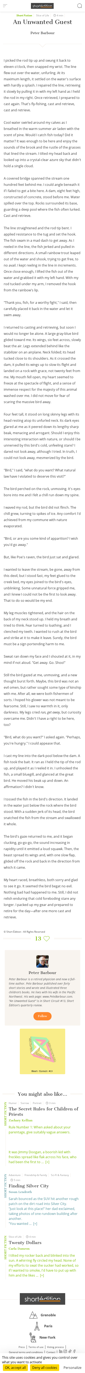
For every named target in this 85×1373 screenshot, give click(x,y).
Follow (42, 1016)
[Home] (42, 6)
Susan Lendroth (20, 1192)
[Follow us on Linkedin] (61, 1351)
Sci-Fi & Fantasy (60, 1175)
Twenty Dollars (25, 1242)
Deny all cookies (44, 1367)
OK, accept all (15, 1367)
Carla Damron (19, 1248)
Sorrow (25, 1103)
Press (22, 1347)
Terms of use (36, 1347)
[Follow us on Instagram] (65, 1351)
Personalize (72, 1367)
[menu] (5, 6)
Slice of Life (42, 15)
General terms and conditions (26, 1352)
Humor (13, 1103)
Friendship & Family (36, 1175)
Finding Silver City (29, 1185)
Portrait (37, 1103)
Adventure (15, 1175)
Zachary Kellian (20, 1120)
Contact (50, 1352)
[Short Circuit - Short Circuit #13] (42, 1051)
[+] (47, 1162)
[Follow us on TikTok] (70, 1351)
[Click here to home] (42, 1299)
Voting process (55, 1347)
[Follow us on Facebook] (74, 1351)
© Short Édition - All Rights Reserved (24, 931)
